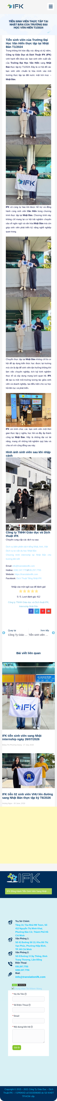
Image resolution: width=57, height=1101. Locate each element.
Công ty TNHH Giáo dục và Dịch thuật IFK (28, 602)
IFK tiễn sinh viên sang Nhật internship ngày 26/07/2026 (29, 891)
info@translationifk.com (23, 566)
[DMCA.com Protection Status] (19, 985)
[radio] (20, 591)
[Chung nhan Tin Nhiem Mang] (27, 988)
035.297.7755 (34, 570)
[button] (8, 490)
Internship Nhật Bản (28, 606)
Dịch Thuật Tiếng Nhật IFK (29, 578)
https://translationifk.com (26, 574)
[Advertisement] (28, 835)
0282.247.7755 (21, 570)
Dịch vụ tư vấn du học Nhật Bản (21, 550)
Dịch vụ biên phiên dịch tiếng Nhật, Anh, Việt (27, 546)
